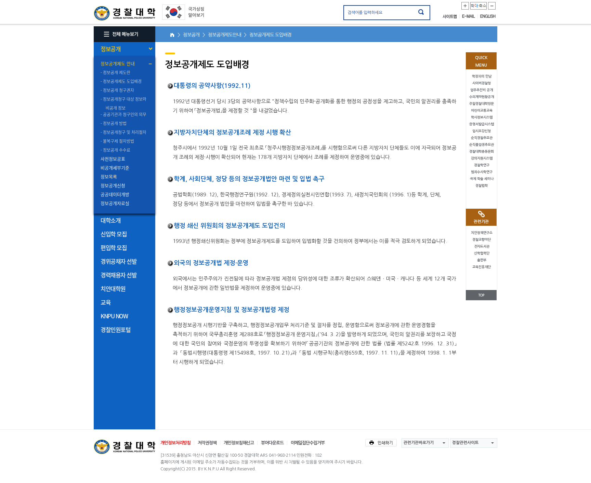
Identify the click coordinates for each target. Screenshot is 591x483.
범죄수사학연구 (481, 172)
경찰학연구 (481, 165)
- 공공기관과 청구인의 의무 (123, 114)
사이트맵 (451, 16)
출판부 (481, 260)
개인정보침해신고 (239, 443)
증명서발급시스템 (481, 124)
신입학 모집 (114, 234)
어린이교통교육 (481, 110)
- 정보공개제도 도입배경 (121, 81)
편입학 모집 (114, 247)
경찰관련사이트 (465, 443)
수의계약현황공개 (481, 96)
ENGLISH (488, 16)
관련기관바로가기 (419, 443)
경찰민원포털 (115, 329)
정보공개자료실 (115, 203)
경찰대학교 (124, 446)
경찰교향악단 (481, 239)
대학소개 (110, 220)
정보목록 (109, 176)
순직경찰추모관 (481, 137)
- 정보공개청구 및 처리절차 (123, 132)
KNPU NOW (114, 316)
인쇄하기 (381, 442)
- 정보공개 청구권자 (117, 90)
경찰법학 (481, 185)
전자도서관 (481, 246)
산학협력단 (481, 253)
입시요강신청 (481, 131)
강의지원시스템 (481, 158)
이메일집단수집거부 (308, 443)
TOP (481, 295)
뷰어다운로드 (272, 443)
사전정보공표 (113, 158)
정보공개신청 (113, 185)
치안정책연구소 (481, 232)
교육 (105, 302)
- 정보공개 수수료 (115, 150)
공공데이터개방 (115, 194)
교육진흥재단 (481, 266)
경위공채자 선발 (118, 261)
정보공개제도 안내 (118, 63)
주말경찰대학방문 (481, 103)
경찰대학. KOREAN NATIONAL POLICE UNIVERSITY (124, 13)
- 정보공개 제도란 (115, 72)
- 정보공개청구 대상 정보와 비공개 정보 (124, 103)
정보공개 (110, 48)
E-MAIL (470, 16)
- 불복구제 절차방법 (117, 141)
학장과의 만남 (481, 76)
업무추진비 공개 (481, 90)
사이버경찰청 (481, 83)
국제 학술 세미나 (482, 178)
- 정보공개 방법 (114, 123)
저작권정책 (207, 443)
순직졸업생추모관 (481, 144)
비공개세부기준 (115, 167)
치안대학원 (113, 288)
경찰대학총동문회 (481, 151)
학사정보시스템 (481, 117)
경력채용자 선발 (118, 275)
